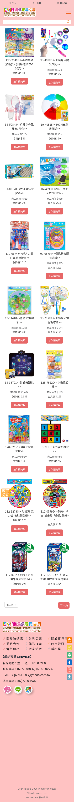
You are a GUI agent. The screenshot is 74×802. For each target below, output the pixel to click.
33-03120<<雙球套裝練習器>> (19, 191)
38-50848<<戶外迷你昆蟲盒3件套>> (19, 126)
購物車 (63, 3)
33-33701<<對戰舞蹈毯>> (19, 384)
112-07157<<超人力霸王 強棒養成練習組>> (19, 577)
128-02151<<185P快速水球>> (19, 449)
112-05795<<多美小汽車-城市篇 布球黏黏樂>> (55, 515)
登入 (14, 3)
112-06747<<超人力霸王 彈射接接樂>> (19, 255)
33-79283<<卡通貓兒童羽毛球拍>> (54, 320)
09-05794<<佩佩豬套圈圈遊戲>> (54, 255)
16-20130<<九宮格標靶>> (54, 449)
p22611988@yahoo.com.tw (32, 675)
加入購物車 (19, 81)
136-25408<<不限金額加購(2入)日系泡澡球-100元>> (19, 64)
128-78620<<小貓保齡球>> (54, 384)
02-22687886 (25, 669)
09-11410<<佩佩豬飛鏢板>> (19, 320)
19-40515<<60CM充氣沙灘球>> (54, 126)
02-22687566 (44, 669)
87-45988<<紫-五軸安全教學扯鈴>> (54, 191)
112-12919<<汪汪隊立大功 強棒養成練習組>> (54, 577)
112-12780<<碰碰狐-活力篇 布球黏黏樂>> (19, 513)
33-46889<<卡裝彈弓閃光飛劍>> (54, 62)
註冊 (39, 3)
